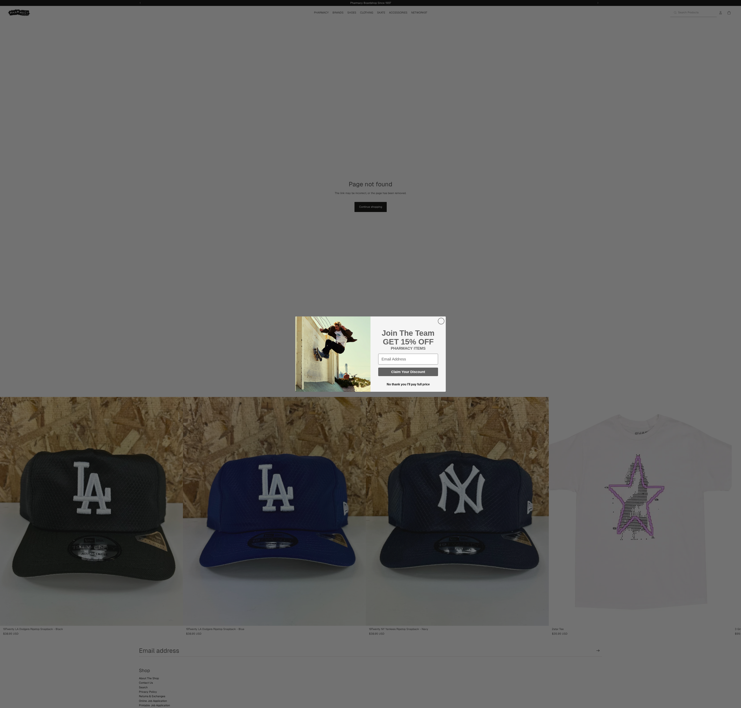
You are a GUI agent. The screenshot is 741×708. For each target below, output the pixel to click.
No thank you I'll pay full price (408, 384)
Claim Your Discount (408, 372)
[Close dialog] (441, 321)
